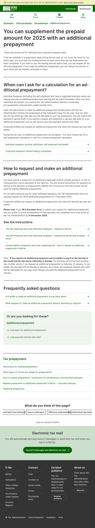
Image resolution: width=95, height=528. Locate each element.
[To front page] (10, 8)
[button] (13, 412)
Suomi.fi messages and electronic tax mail (46, 450)
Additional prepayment (20, 322)
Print (61, 517)
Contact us (33, 479)
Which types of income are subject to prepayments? (27, 372)
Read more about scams (73, 2)
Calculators (10, 479)
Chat (30, 474)
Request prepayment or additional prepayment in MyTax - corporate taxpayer (39, 383)
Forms (31, 491)
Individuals (71, 9)
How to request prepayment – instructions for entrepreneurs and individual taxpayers (43, 377)
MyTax (8, 474)
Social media (34, 485)
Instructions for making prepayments (20, 366)
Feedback (51, 517)
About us (80, 490)
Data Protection (36, 517)
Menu (12, 17)
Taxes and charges (24, 23)
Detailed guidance (58, 497)
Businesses (85, 9)
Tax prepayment (41, 23)
